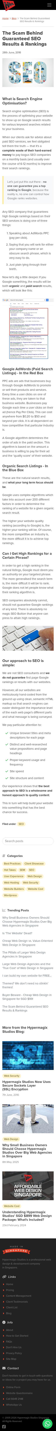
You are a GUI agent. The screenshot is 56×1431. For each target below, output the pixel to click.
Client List (11, 1307)
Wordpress (10, 895)
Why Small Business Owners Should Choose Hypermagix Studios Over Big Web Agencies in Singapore (27, 921)
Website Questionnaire (19, 1393)
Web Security (30, 882)
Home (5, 18)
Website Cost (35, 889)
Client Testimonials (17, 1301)
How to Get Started (17, 1335)
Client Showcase (34, 863)
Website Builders (14, 889)
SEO (21, 824)
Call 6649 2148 (14, 1399)
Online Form (13, 1387)
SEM (22, 870)
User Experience (13, 876)
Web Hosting (11, 882)
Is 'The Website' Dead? (17, 933)
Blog (14, 18)
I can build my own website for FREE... (26, 975)
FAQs (9, 1341)
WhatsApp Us (14, 1404)
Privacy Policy (14, 1353)
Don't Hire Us (13, 1347)
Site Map (11, 1359)
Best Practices (12, 863)
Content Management (18, 1295)
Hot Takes (10, 870)
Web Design (35, 876)
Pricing (10, 1290)
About (9, 1330)
